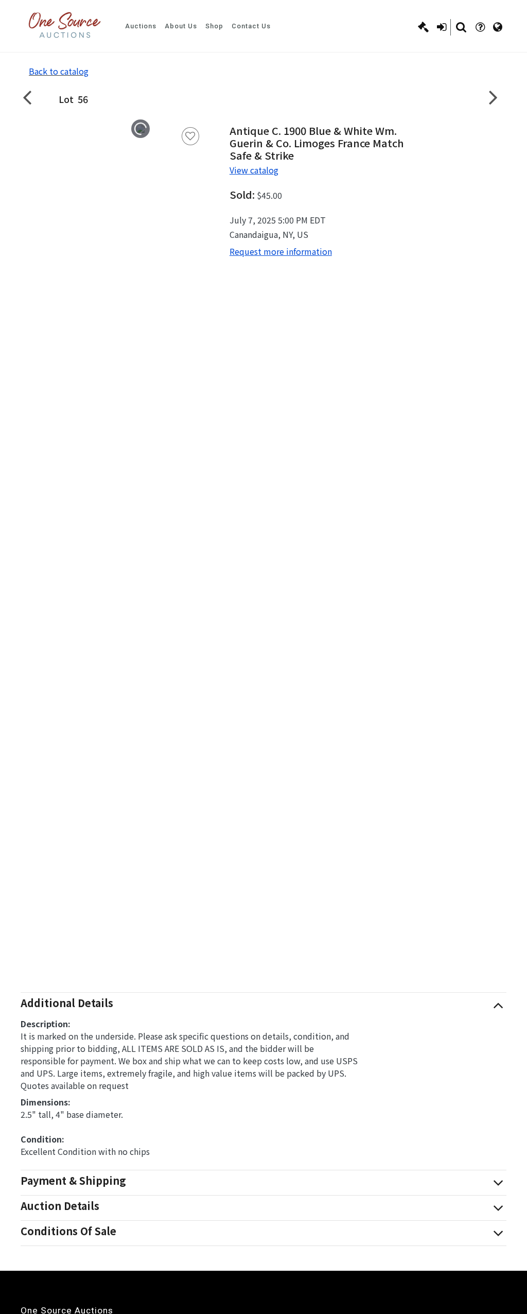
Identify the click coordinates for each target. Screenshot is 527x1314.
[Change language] (497, 27)
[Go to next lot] (493, 96)
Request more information (281, 251)
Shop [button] (214, 26)
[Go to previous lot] (33, 96)
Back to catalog (59, 71)
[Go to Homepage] (65, 26)
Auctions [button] (140, 26)
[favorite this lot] (190, 136)
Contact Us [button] (251, 26)
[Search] (461, 27)
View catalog (254, 170)
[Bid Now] (423, 27)
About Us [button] (181, 26)
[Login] (441, 27)
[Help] (480, 27)
